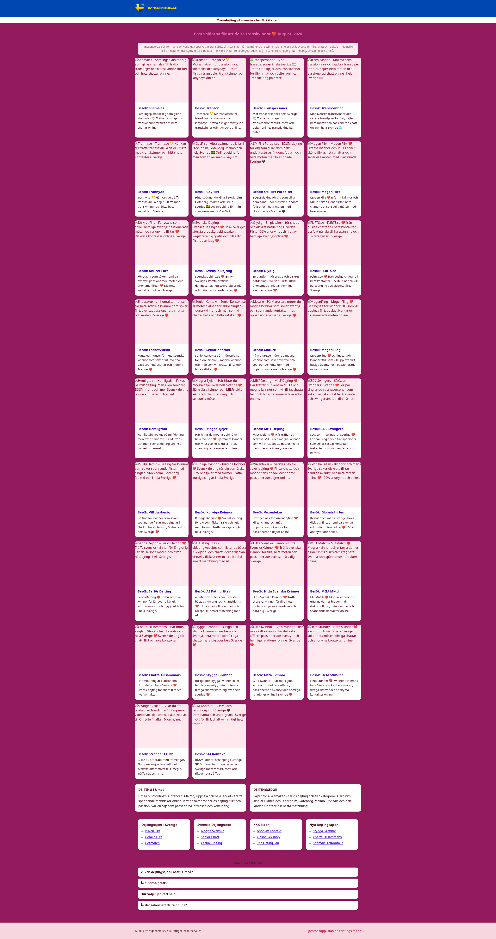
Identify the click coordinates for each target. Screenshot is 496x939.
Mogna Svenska (212, 831)
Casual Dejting (211, 843)
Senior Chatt (210, 837)
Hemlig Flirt (153, 837)
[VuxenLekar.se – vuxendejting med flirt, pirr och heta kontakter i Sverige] (277, 484)
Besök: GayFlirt (207, 191)
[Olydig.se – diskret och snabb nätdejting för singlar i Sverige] (277, 242)
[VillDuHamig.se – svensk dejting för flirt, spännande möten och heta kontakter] (162, 484)
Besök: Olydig (264, 270)
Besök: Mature (264, 349)
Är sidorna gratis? (154, 883)
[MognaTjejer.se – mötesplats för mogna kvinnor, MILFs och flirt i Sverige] (219, 400)
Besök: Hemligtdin (152, 429)
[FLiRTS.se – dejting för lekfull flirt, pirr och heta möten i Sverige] (334, 242)
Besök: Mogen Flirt (325, 191)
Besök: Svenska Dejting (213, 270)
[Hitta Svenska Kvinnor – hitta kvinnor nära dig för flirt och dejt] (277, 563)
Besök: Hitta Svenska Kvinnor (276, 591)
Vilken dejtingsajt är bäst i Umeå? (167, 872)
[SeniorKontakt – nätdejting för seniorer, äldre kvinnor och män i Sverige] (219, 321)
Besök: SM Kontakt (210, 754)
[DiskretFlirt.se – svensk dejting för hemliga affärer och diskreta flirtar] (162, 242)
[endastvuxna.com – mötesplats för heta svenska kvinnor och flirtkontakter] (162, 321)
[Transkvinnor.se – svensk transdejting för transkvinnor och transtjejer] (334, 80)
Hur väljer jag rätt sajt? (159, 894)
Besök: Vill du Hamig (154, 512)
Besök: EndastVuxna (154, 349)
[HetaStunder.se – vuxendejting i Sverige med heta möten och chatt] (334, 647)
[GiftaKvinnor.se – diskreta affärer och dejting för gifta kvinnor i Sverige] (277, 647)
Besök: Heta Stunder (326, 675)
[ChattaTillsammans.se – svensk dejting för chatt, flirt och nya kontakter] (162, 647)
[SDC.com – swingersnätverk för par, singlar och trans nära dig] (334, 400)
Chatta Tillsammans (327, 837)
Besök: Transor (207, 108)
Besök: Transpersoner (270, 108)
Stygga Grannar (324, 831)
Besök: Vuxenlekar (267, 512)
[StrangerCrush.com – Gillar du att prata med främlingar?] (162, 726)
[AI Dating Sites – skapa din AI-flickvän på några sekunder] (219, 563)
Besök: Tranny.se (151, 191)
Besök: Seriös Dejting (154, 591)
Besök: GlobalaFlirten (327, 512)
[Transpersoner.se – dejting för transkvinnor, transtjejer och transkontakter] (277, 80)
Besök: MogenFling (325, 349)
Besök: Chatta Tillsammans (159, 675)
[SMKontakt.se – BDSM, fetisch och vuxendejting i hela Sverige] (219, 726)
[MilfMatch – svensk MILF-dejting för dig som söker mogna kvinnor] (334, 563)
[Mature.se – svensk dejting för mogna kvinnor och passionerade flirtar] (277, 321)
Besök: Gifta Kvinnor (269, 675)
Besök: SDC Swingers (326, 429)
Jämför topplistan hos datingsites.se (334, 931)
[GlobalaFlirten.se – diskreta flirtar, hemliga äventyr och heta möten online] (334, 484)
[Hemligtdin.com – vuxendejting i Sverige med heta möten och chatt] (162, 400)
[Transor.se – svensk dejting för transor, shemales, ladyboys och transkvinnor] (219, 80)
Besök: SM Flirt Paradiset (272, 191)
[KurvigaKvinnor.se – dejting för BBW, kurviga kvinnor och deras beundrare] (219, 484)
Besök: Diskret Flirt (153, 270)
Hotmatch (152, 843)
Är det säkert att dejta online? (164, 905)
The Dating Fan (268, 843)
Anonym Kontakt (269, 831)
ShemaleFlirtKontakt (328, 843)
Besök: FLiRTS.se (323, 270)
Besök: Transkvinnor (326, 108)
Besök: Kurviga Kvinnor (214, 512)
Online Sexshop (268, 837)
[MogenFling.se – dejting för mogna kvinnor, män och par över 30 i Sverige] (334, 321)
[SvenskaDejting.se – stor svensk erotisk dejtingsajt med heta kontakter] (219, 242)
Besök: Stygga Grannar (213, 675)
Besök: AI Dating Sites (212, 591)
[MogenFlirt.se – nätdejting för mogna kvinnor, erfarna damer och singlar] (334, 163)
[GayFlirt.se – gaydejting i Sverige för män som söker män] (219, 163)
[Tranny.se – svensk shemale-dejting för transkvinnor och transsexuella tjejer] (162, 163)
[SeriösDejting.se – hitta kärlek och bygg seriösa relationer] (162, 563)
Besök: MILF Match (325, 591)
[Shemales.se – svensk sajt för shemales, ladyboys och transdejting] (162, 80)
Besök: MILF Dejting (268, 429)
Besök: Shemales (151, 108)
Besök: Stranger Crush (155, 754)
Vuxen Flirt (152, 831)
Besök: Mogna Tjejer (211, 429)
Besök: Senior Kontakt (212, 349)
